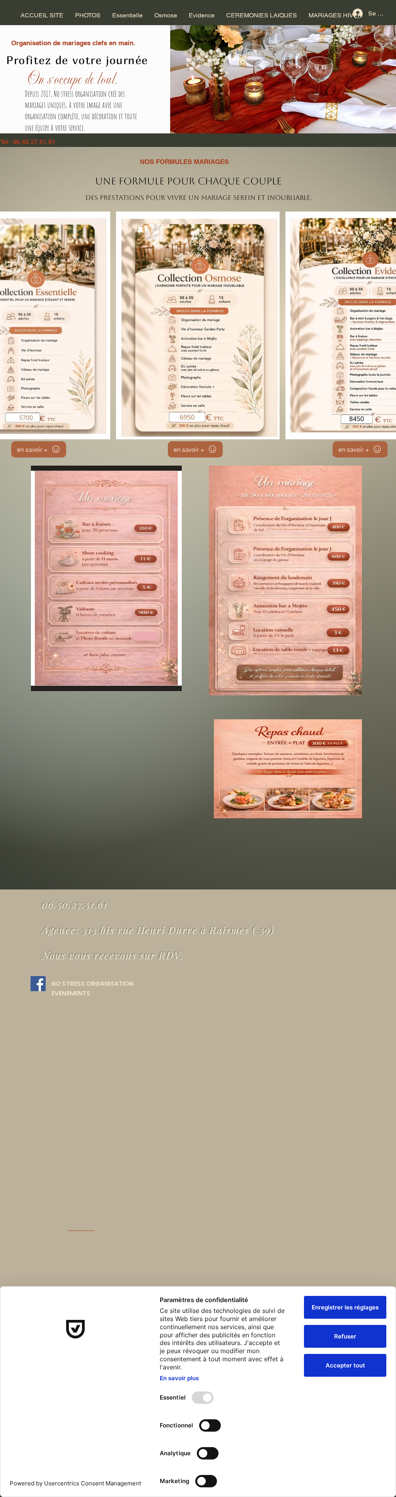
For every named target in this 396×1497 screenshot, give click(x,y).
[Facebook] (38, 983)
